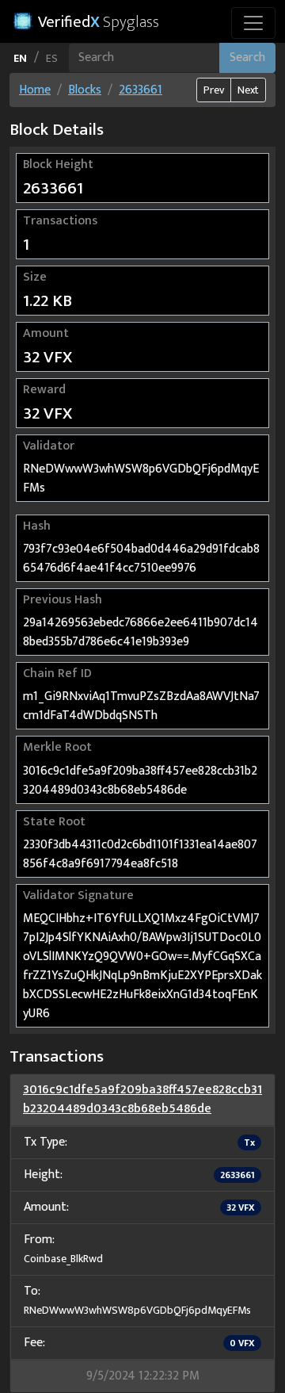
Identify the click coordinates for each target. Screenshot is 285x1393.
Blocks (84, 90)
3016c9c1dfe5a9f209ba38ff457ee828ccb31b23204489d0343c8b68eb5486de (142, 1099)
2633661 (140, 90)
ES (52, 58)
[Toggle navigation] (253, 23)
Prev (213, 90)
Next (248, 90)
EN (20, 58)
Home (35, 90)
